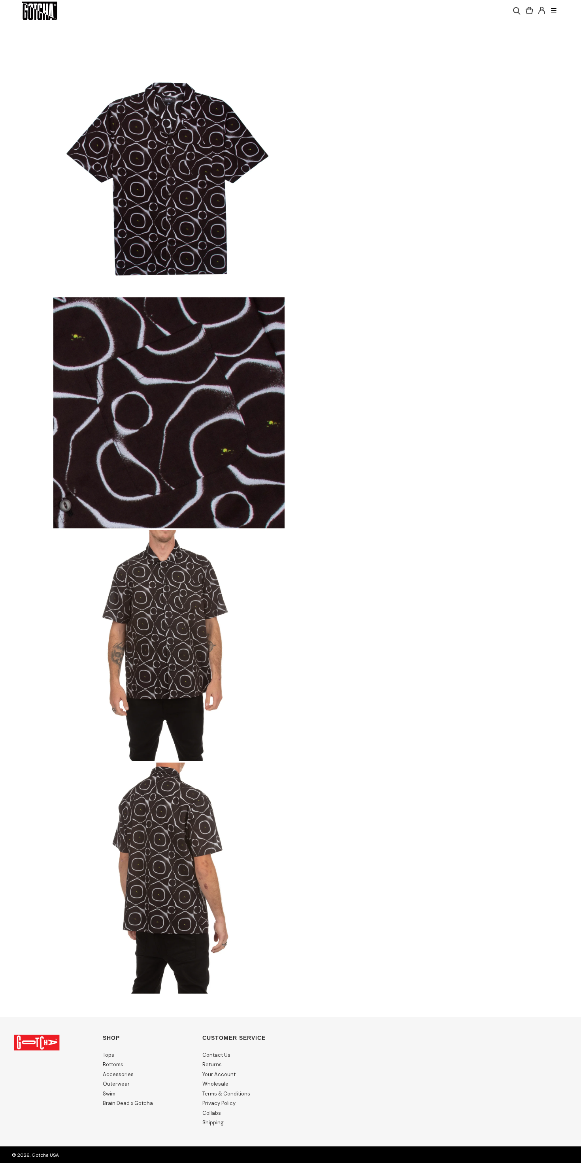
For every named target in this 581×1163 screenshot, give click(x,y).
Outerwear (116, 1083)
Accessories (118, 1074)
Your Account (219, 1074)
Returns (212, 1064)
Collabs (211, 1113)
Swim (109, 1093)
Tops (108, 1055)
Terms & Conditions (226, 1093)
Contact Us (216, 1055)
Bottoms (113, 1064)
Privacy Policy (219, 1103)
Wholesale (215, 1083)
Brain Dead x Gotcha (128, 1103)
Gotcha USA (45, 1155)
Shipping (213, 1122)
